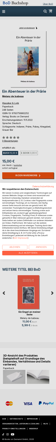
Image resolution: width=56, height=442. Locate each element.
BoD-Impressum (20, 238)
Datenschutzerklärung (43, 186)
